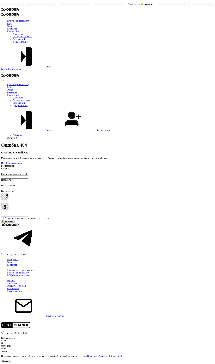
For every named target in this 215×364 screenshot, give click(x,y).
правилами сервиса (16, 218)
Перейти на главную (11, 163)
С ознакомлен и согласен (26, 218)
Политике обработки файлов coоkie (105, 356)
